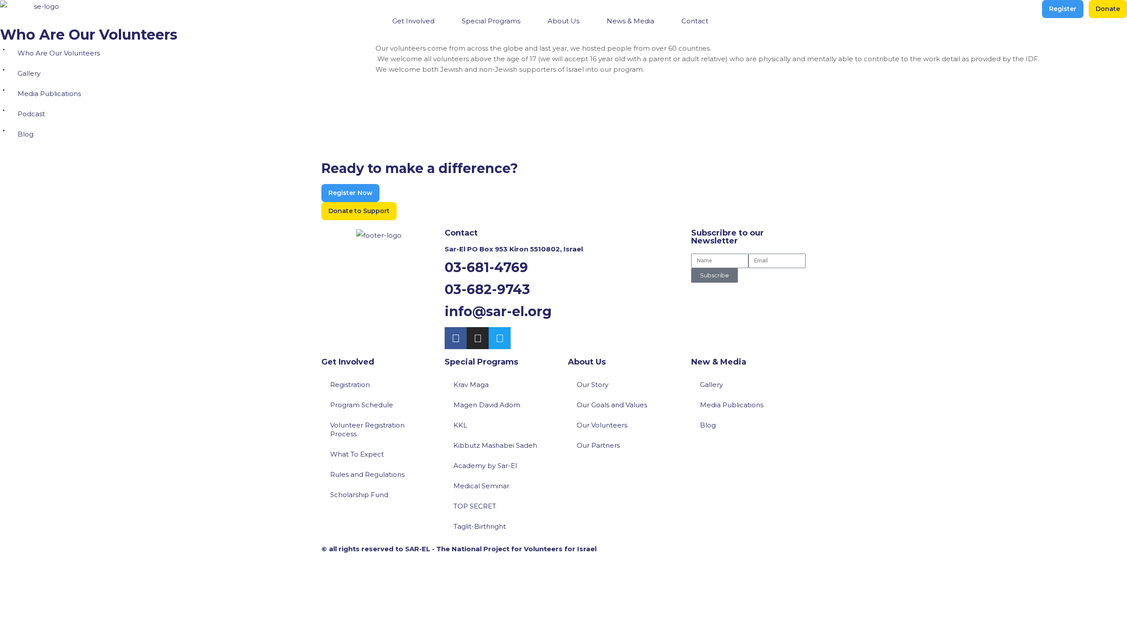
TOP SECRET (474, 506)
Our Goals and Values (612, 405)
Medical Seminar (481, 486)
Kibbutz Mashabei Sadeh (495, 445)
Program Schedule (361, 405)
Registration (350, 384)
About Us (587, 362)
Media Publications (49, 93)
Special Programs (481, 362)
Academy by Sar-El (485, 465)
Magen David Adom (486, 405)
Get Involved (347, 362)
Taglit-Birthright (479, 526)
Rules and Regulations (367, 474)
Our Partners (598, 445)
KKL (460, 425)
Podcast (31, 114)
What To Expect (357, 454)
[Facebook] (456, 338)
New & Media (718, 362)
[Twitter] (500, 338)
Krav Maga (471, 384)
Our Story (592, 384)
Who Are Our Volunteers (59, 53)
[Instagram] (478, 338)
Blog (25, 134)
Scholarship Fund (359, 494)
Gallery (29, 73)
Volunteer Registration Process (367, 429)
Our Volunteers (602, 425)
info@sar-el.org (498, 311)
